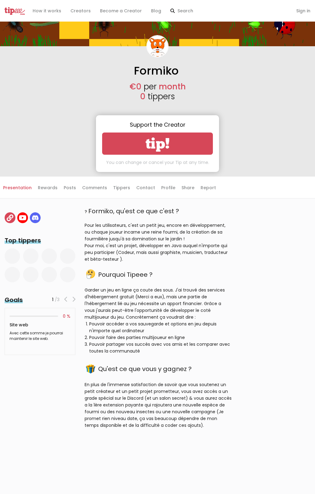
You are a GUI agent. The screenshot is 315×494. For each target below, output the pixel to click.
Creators (80, 11)
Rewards (48, 188)
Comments (94, 188)
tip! (158, 144)
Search (184, 11)
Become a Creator (121, 11)
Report (208, 188)
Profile (168, 188)
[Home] (10, 217)
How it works (47, 11)
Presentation (17, 188)
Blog (156, 11)
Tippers (121, 188)
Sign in (303, 11)
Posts (70, 188)
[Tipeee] (15, 11)
